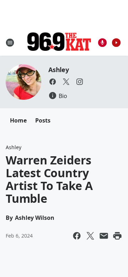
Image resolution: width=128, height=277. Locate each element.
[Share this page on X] (90, 236)
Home (18, 120)
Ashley (58, 69)
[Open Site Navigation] (10, 42)
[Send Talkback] (102, 42)
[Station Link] (59, 42)
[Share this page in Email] (104, 236)
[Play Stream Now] (116, 42)
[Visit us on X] (66, 81)
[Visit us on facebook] (52, 81)
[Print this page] (117, 236)
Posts (42, 120)
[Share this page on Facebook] (77, 236)
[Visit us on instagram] (79, 81)
